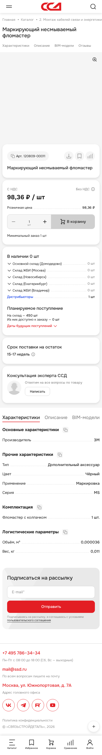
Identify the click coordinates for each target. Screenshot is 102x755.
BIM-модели (64, 45)
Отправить (51, 606)
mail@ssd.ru (14, 669)
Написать (37, 391)
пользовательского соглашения (29, 620)
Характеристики (15, 45)
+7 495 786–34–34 (21, 653)
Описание (42, 45)
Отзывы (85, 45)
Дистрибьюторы (20, 297)
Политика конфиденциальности (27, 720)
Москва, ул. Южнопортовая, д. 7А (36, 685)
